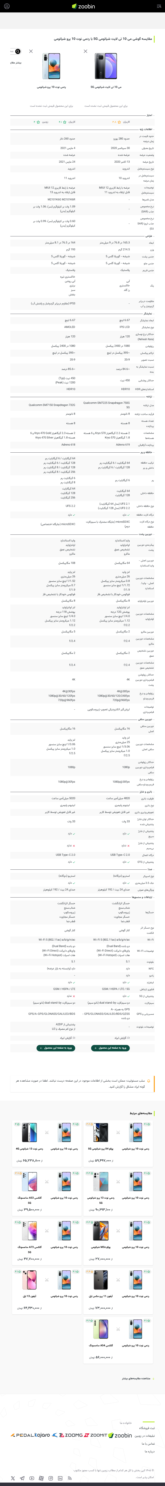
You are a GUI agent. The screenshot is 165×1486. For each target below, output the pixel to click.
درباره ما (150, 1451)
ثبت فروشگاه (147, 1428)
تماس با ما (148, 1444)
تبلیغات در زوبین (145, 1436)
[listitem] (118, 1143)
